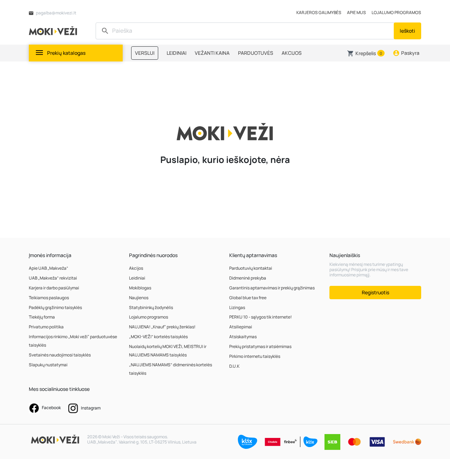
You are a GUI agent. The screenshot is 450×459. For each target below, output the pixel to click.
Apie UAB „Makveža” (48, 268)
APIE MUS (356, 12)
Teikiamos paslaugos (49, 298)
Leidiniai (137, 278)
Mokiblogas (140, 288)
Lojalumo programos (148, 317)
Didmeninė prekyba (247, 278)
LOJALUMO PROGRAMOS (396, 12)
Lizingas (237, 307)
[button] (366, 53)
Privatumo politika (46, 327)
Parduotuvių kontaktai (250, 268)
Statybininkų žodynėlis (151, 307)
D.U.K (234, 366)
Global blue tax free (247, 298)
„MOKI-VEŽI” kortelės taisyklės (158, 337)
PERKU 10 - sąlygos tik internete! (260, 317)
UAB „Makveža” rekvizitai (53, 278)
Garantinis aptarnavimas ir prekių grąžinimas (272, 288)
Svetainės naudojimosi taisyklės (60, 355)
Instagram (90, 408)
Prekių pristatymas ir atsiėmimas (260, 346)
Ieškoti (407, 30)
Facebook (51, 408)
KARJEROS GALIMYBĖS (318, 12)
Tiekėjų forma (42, 317)
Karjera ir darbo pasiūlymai (54, 288)
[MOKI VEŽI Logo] (54, 30)
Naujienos (138, 298)
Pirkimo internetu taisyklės (254, 356)
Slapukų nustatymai (48, 365)
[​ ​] (246, 30)
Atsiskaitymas (243, 337)
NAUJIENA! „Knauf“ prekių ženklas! (162, 327)
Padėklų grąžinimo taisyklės (55, 307)
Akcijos (136, 268)
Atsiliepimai (240, 327)
